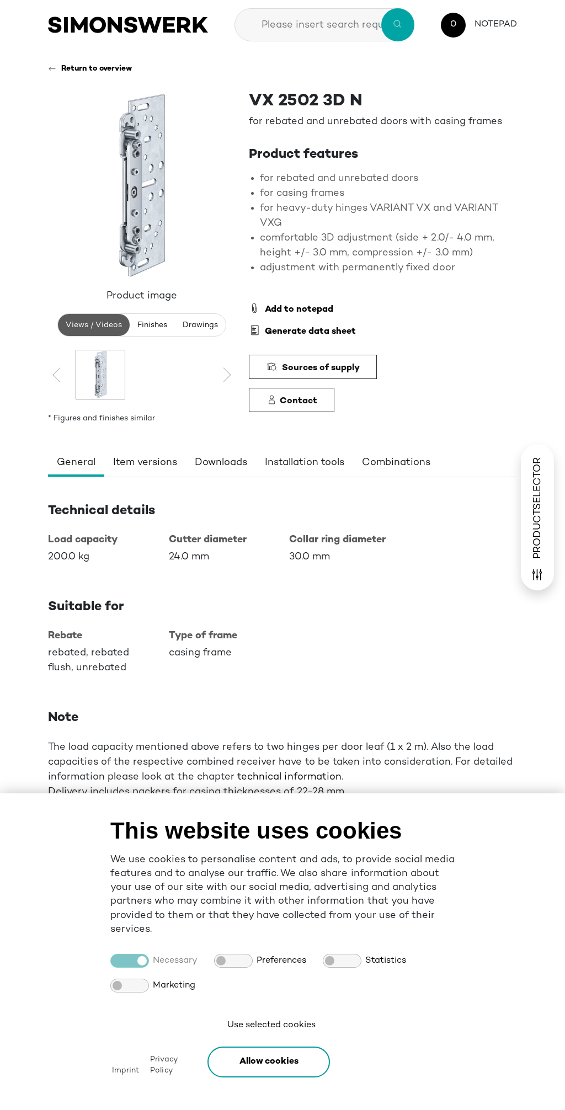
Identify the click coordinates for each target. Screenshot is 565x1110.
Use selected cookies (271, 1025)
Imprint (125, 1070)
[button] (268, 1062)
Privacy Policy (163, 1065)
